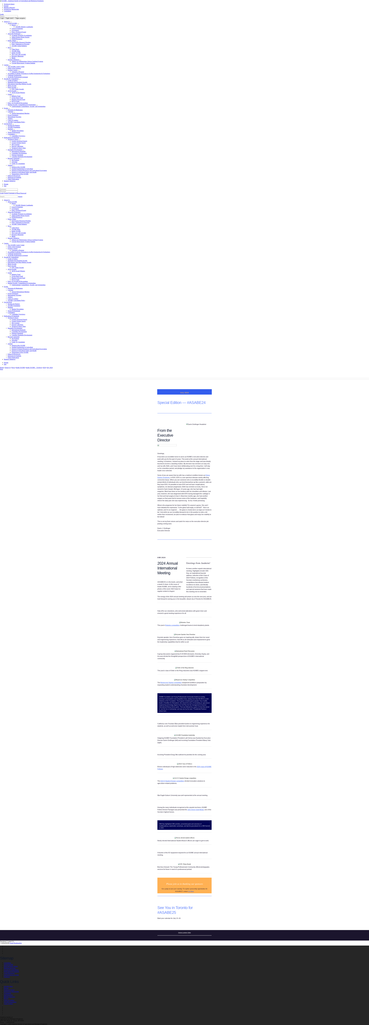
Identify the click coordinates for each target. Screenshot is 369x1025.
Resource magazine (14, 158)
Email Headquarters (16, 943)
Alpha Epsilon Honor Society (21, 37)
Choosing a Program (18, 72)
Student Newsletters (18, 130)
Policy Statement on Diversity (21, 44)
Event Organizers (13, 115)
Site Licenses (16, 144)
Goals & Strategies (17, 28)
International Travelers (14, 117)
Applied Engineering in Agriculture (22, 169)
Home (2, 367)
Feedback (7, 977)
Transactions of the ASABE (20, 174)
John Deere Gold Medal (195, 809)
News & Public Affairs (11, 966)
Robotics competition (172, 625)
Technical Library (9, 4)
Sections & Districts (14, 125)
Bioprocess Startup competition (171, 682)
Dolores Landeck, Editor (184, 932)
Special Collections (17, 146)
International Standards (18, 151)
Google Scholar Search (19, 143)
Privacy (6, 998)
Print (1, 369)
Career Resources (9, 973)
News (9, 47)
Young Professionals (14, 132)
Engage (6, 6)
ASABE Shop (8, 986)
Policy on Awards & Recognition (18, 103)
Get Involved (8, 124)
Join (5, 186)
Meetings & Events (9, 968)
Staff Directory (8, 995)
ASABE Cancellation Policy (16, 122)
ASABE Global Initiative (19, 46)
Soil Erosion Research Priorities (21, 42)
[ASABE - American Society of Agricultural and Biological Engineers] (22, 1)
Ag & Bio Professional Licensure (18, 77)
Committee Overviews (18, 136)
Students (10, 129)
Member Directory (9, 7)
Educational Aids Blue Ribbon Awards (19, 84)
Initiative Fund (16, 96)
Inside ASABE (16, 53)
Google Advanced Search (19, 141)
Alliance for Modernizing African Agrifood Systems (27, 61)
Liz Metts (191, 891)
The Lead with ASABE (19, 54)
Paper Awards (12, 87)
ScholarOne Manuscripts (11, 9)
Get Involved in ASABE (11, 975)
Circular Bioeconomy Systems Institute (23, 63)
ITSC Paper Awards (18, 89)
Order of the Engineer (14, 68)
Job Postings (15, 160)
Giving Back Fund (17, 98)
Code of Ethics (8, 1004)
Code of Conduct (13, 120)
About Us (7, 21)
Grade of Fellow (13, 80)
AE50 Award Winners (18, 92)
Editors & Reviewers (14, 176)
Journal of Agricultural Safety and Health (24, 172)
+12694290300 (4, 943)
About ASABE (12, 23)
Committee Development (19, 153)
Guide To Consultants (18, 163)
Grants (10, 94)
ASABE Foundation (14, 127)
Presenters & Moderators (15, 110)
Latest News (15, 49)
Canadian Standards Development (22, 156)
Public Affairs (12, 40)
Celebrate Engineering (14, 75)
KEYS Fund (15, 101)
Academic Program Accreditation (22, 35)
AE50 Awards (12, 91)
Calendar (10, 111)
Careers (6, 65)
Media (13, 58)
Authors (10, 118)
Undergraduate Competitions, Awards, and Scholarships (28, 106)
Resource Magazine (18, 56)
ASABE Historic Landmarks (24, 27)
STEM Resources (17, 39)
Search (20, 196)
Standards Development (15, 150)
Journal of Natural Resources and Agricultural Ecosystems (29, 170)
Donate (6, 184)
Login (2, 14)
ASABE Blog (16, 51)
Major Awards (12, 85)
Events (6, 108)
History (14, 25)
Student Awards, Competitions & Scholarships (22, 105)
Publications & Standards (11, 137)
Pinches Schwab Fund (18, 99)
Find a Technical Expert (19, 32)
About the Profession (14, 34)
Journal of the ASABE (18, 167)
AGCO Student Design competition (172, 781)
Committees (7, 11)
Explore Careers (12, 70)
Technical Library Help (19, 148)
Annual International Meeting (20, 113)
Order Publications (13, 179)
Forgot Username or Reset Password (15, 193)
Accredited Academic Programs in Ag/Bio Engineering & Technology (29, 73)
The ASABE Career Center (16, 66)
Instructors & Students (14, 177)
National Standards (17, 155)
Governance (15, 30)
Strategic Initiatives (13, 60)
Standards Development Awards (17, 82)
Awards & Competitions (11, 79)
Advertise (14, 162)
